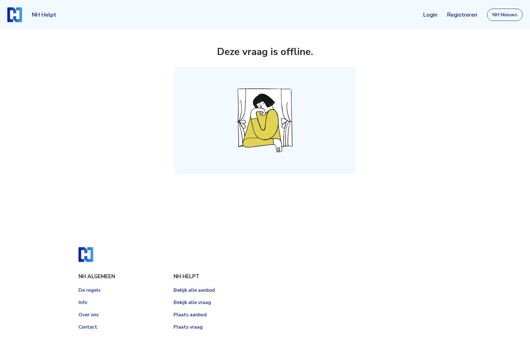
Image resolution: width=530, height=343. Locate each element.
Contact (88, 327)
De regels (90, 290)
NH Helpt (44, 14)
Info (83, 302)
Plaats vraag (188, 327)
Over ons (89, 314)
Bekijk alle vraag (192, 302)
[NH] (14, 14)
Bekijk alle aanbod (194, 290)
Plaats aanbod (190, 314)
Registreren (462, 14)
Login (430, 14)
